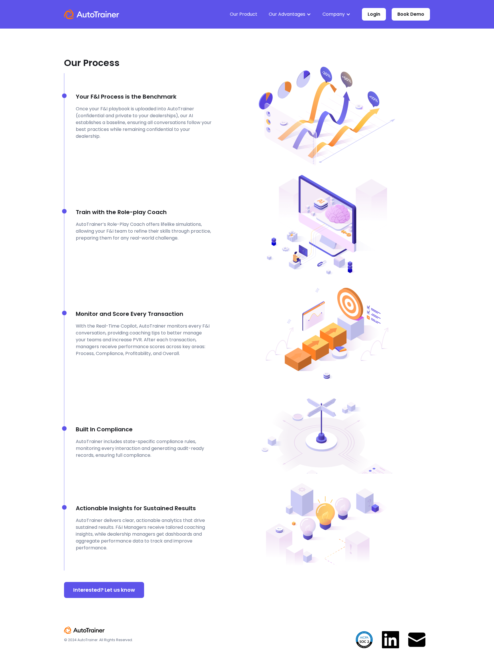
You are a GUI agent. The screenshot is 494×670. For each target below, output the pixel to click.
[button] (290, 14)
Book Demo (410, 14)
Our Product (243, 14)
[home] (91, 14)
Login (374, 14)
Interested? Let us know (104, 589)
